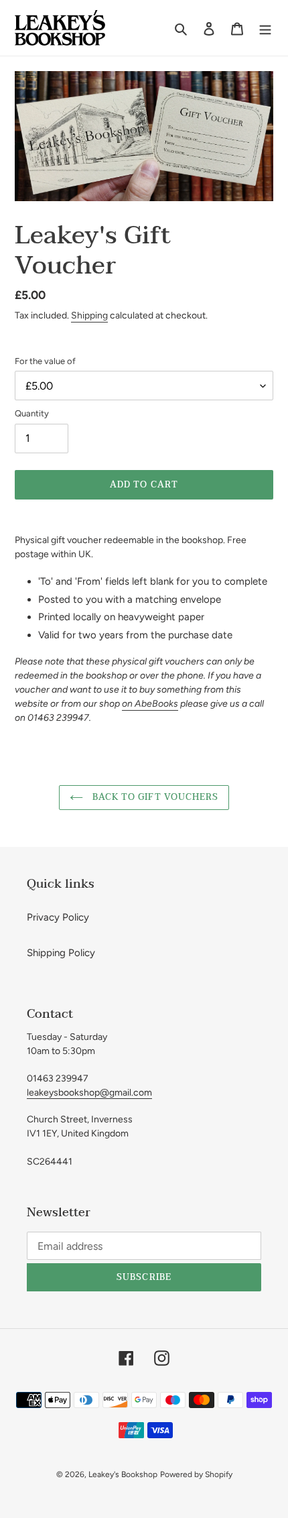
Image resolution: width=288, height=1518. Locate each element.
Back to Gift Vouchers (154, 797)
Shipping (89, 315)
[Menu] (265, 27)
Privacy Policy (58, 917)
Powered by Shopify (196, 1474)
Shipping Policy (61, 953)
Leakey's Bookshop (122, 1474)
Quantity (32, 413)
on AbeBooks (150, 703)
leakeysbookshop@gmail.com (89, 1092)
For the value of (45, 361)
